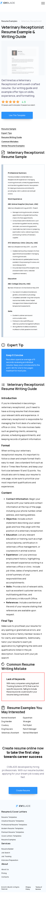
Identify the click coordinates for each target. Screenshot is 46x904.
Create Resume (23, 790)
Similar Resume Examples (13, 145)
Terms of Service (39, 888)
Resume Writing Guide (11, 137)
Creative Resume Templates (12, 821)
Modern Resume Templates (12, 828)
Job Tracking (6, 856)
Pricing (4, 873)
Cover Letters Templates (11, 836)
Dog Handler (6, 721)
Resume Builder (7, 849)
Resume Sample (8, 129)
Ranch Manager (30, 729)
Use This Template (17, 115)
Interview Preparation (9, 860)
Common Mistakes (9, 141)
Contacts (5, 877)
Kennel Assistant (8, 717)
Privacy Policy (28, 888)
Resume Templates (9, 817)
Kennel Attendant (30, 732)
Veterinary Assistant (10, 732)
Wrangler (27, 721)
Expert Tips (6, 133)
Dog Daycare (7, 729)
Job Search (5, 852)
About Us (5, 869)
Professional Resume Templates (14, 824)
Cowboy (5, 725)
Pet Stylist (27, 725)
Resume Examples (8, 839)
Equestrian (27, 717)
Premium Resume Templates (12, 832)
